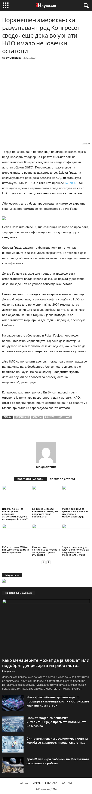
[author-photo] (46, 452)
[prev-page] (43, 562)
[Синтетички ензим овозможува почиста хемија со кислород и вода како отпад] (13, 744)
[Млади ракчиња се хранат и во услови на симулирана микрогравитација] (76, 496)
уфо (68, 417)
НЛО (60, 417)
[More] (41, 73)
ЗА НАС (24, 782)
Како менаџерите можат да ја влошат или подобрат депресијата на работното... (45, 663)
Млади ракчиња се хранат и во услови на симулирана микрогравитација (75, 512)
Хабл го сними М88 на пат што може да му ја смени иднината (15, 549)
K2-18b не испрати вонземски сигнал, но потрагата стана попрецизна (45, 512)
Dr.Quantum (13, 57)
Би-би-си (71, 183)
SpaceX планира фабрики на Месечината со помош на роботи (58, 761)
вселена (37, 417)
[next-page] (48, 562)
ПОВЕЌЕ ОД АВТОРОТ (62, 479)
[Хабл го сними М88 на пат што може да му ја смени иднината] (16, 534)
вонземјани (22, 417)
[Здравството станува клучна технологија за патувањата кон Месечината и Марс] (76, 534)
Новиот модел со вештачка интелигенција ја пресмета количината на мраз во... (56, 722)
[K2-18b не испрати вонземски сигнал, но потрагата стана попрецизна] (46, 496)
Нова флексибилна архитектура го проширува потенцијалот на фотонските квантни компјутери (58, 701)
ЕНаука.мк (8, 671)
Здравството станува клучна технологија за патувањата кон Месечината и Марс (75, 550)
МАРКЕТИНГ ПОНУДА (45, 782)
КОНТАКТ (66, 782)
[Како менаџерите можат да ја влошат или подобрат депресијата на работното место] (46, 627)
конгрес (49, 417)
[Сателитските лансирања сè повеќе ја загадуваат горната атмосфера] (46, 534)
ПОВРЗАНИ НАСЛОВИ (30, 479)
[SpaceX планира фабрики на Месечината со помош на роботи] (13, 765)
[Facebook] (31, 73)
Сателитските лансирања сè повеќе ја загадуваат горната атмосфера (46, 550)
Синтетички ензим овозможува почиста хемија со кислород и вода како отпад (57, 740)
